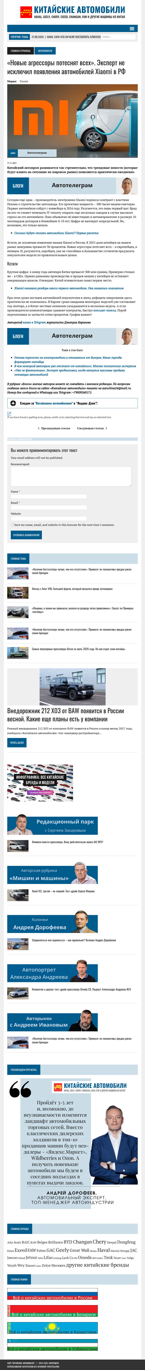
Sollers (100, 1258)
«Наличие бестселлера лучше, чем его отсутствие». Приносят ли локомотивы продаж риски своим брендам (81, 571)
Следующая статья (90, 428)
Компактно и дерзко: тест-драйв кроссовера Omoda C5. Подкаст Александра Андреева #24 (81, 989)
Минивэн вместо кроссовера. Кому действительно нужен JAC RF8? (67, 842)
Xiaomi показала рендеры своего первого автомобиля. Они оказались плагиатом (69, 288)
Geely (62, 1250)
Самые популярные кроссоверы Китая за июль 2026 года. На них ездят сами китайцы (78, 649)
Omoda (85, 1257)
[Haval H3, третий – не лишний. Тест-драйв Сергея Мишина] (17, 899)
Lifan (48, 1257)
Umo (123, 1258)
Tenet (117, 1258)
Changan (82, 1242)
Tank (108, 1257)
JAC (133, 1250)
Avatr (17, 1242)
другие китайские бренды (97, 1264)
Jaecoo (12, 1257)
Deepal (112, 1242)
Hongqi (125, 1251)
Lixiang (57, 1258)
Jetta (40, 1258)
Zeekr (38, 1266)
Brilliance (55, 1242)
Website (16, 514)
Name (15, 491)
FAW (32, 1250)
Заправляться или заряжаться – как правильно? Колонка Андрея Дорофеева (74, 940)
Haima (93, 1251)
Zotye (46, 1265)
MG (75, 1258)
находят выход (104, 310)
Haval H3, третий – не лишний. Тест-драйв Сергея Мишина (63, 891)
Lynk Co (67, 1258)
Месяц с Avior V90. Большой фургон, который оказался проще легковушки (72, 589)
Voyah (12, 1265)
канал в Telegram (34, 322)
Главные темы (18, 558)
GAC (51, 1250)
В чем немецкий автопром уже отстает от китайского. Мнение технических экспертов (75, 366)
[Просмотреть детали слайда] (72, 403)
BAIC (26, 1242)
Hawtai (115, 1251)
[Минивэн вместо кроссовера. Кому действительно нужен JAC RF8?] (17, 849)
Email (15, 503)
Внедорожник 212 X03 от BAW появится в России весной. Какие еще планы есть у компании (65, 714)
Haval (103, 1250)
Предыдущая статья (55, 428)
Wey (21, 1265)
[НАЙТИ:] (118, 36)
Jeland (21, 1258)
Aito (10, 1242)
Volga (130, 1258)
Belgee (42, 1242)
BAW (33, 1242)
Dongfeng (126, 1242)
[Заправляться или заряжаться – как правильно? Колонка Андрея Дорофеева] (17, 948)
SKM (94, 1258)
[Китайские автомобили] (72, 12)
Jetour (31, 1257)
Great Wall (79, 1250)
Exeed (21, 1250)
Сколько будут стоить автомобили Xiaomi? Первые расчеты (56, 233)
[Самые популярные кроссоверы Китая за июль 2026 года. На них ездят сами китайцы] (17, 656)
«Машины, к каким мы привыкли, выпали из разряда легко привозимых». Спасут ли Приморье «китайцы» (83, 610)
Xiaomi (24, 81)
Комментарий (20, 464)
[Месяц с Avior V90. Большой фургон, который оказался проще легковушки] (17, 596)
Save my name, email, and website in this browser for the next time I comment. (64, 525)
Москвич (58, 1265)
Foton (41, 1250)
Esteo (10, 1251)
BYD (68, 1242)
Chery (99, 1241)
